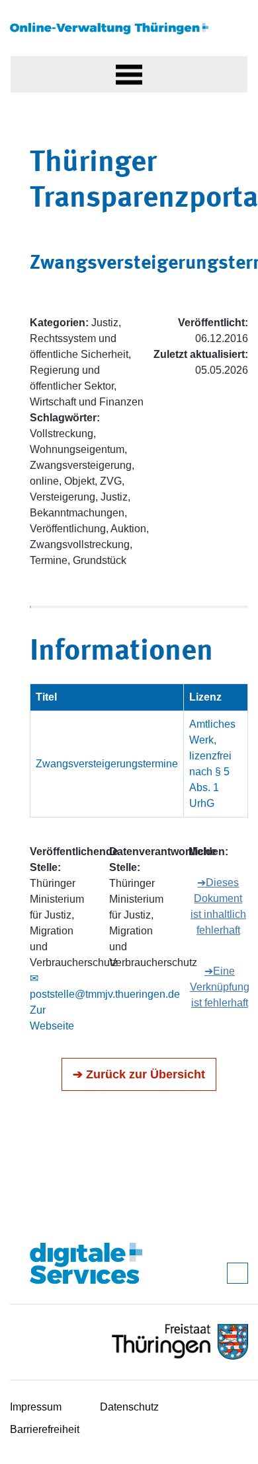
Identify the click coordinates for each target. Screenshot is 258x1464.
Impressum (36, 1406)
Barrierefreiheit (44, 1429)
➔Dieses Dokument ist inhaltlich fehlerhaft (218, 906)
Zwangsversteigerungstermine (107, 763)
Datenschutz (129, 1406)
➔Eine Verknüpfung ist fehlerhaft (219, 986)
